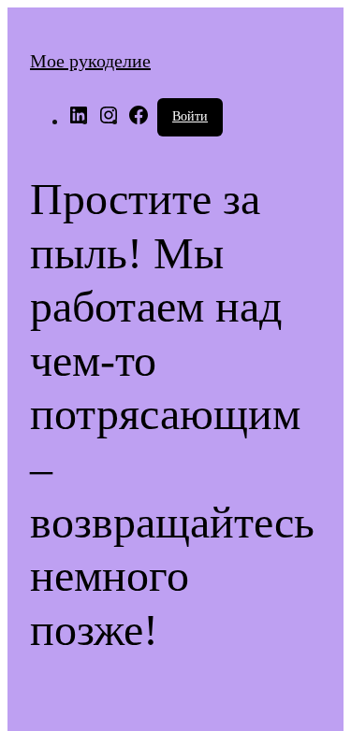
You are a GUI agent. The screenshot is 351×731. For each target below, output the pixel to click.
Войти (190, 116)
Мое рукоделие (90, 60)
